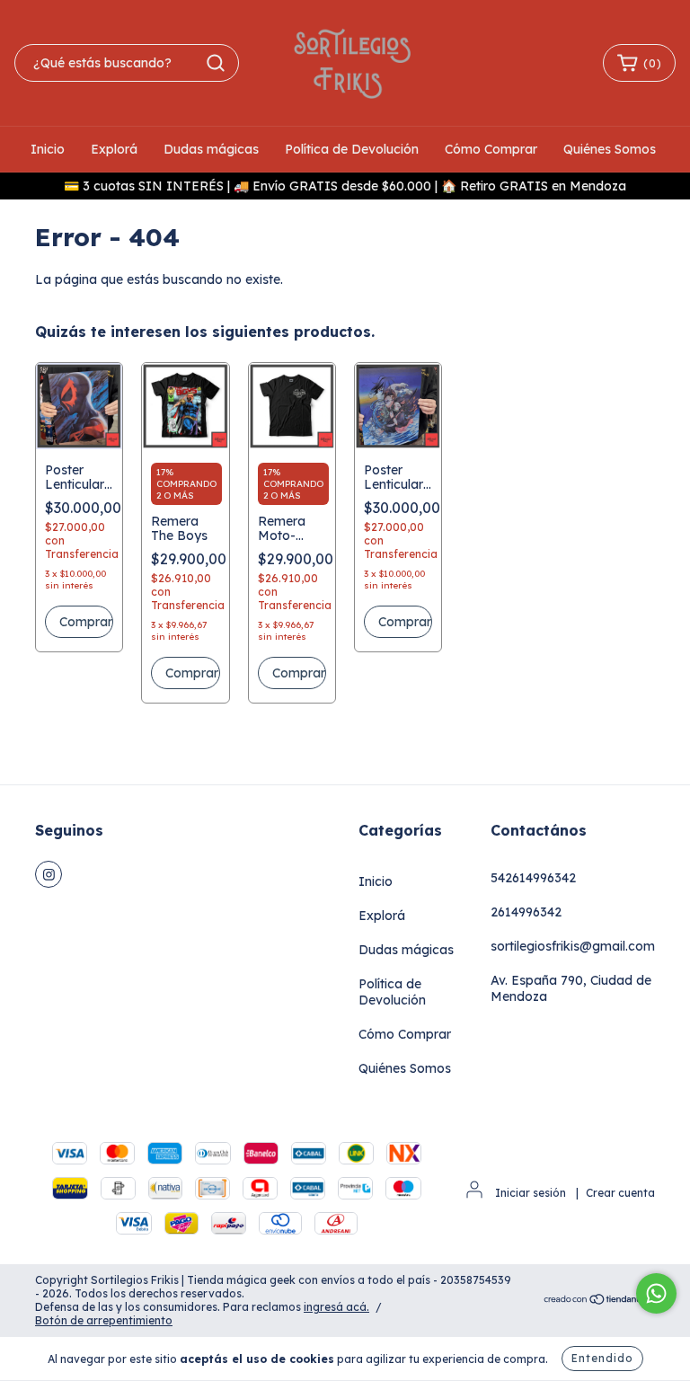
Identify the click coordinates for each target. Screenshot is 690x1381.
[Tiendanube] (599, 1301)
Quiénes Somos (609, 149)
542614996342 (533, 878)
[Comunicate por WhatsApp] (656, 1293)
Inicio (48, 149)
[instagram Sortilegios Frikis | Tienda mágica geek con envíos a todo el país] (48, 874)
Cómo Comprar (491, 149)
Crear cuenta (620, 1193)
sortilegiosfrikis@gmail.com (573, 946)
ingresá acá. (336, 1307)
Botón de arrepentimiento (103, 1320)
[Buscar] (216, 63)
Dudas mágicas (211, 149)
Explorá (114, 149)
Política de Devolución (352, 149)
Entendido (602, 1358)
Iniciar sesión (530, 1193)
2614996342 (526, 912)
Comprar (191, 673)
